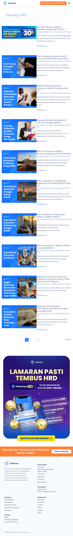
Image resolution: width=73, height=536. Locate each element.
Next (68, 339)
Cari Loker (40, 467)
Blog (6, 517)
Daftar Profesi (42, 471)
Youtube (40, 510)
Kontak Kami (8, 502)
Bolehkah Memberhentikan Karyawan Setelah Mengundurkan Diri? (52, 88)
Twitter (39, 507)
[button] (69, 3)
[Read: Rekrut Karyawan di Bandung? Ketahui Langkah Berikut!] (19, 224)
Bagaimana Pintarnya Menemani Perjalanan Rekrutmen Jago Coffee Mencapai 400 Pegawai (53, 279)
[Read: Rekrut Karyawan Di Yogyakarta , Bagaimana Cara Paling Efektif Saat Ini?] (19, 191)
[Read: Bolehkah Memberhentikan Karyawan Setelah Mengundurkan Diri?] (19, 96)
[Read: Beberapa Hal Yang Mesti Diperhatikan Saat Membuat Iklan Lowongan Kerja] (19, 316)
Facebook (40, 499)
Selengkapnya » (42, 46)
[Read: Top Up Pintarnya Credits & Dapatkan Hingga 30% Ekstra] (19, 32)
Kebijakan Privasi (10, 505)
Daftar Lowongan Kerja (45, 469)
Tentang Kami (9, 499)
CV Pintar (40, 479)
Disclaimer (8, 510)
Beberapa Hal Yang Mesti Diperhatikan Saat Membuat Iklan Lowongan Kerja (52, 308)
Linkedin (40, 505)
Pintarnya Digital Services (46, 491)
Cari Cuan (40, 474)
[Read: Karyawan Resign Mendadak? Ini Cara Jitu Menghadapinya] (19, 130)
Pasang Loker (42, 489)
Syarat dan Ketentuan (12, 507)
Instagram (40, 502)
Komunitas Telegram (11, 519)
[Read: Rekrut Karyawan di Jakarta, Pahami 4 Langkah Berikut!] (19, 256)
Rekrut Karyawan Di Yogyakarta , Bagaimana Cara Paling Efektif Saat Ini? (53, 183)
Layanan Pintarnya (11, 522)
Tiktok (39, 513)
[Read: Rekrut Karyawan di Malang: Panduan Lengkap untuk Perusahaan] (19, 161)
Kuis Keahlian (42, 482)
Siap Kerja (40, 477)
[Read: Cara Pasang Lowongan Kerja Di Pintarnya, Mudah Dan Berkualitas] (19, 66)
